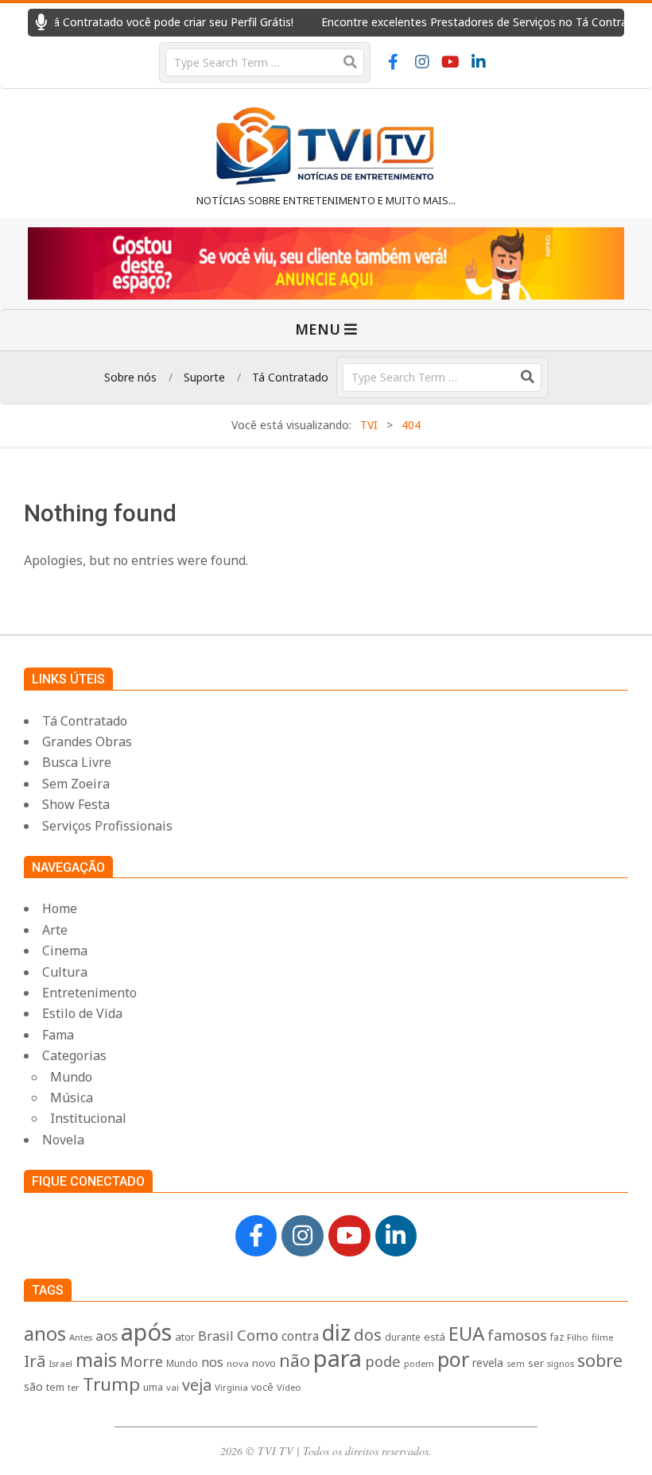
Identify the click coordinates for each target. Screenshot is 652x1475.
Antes (80, 1337)
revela (487, 1362)
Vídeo (289, 1387)
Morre (141, 1361)
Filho (577, 1337)
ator (185, 1337)
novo (264, 1363)
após (146, 1331)
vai (172, 1387)
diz (336, 1332)
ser (536, 1363)
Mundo (182, 1363)
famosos (517, 1335)
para (337, 1358)
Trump (111, 1384)
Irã (34, 1360)
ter (74, 1387)
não (294, 1360)
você (262, 1387)
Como (257, 1335)
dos (368, 1334)
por (453, 1358)
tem (55, 1387)
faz (557, 1337)
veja (197, 1385)
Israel (60, 1363)
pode (383, 1361)
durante (403, 1336)
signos (560, 1363)
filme (602, 1337)
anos (45, 1333)
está (434, 1337)
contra (300, 1336)
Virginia (231, 1387)
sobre (600, 1360)
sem (515, 1363)
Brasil (216, 1336)
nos (212, 1362)
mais (96, 1359)
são (33, 1386)
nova (238, 1363)
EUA (466, 1333)
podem (419, 1363)
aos (106, 1335)
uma (153, 1387)
